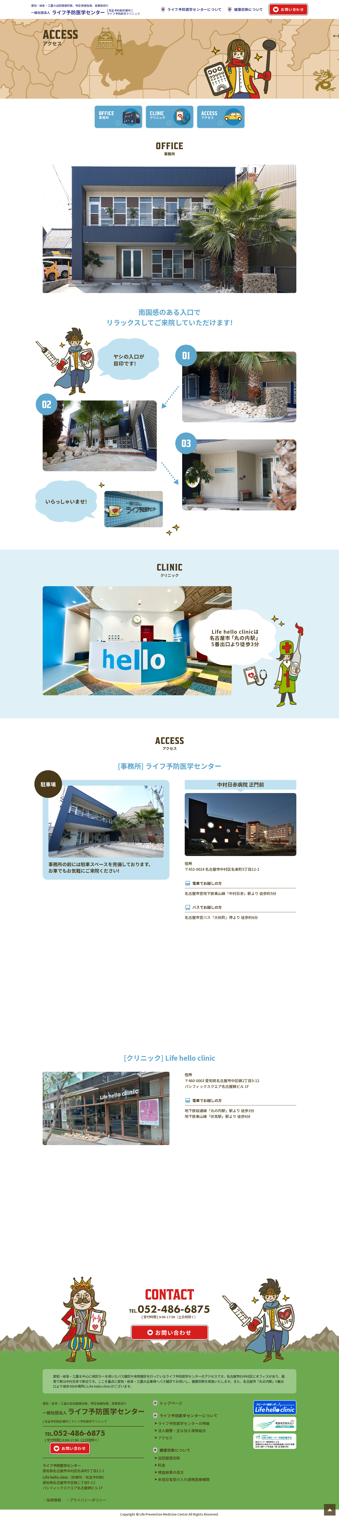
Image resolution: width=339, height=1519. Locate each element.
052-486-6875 (169, 1309)
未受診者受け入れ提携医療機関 (184, 1479)
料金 (161, 1465)
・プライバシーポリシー (86, 1500)
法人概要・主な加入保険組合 (182, 1430)
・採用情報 (52, 1500)
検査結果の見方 (171, 1472)
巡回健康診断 (169, 1458)
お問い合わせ (292, 9)
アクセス (165, 1437)
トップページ (171, 1403)
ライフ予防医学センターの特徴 (184, 1423)
